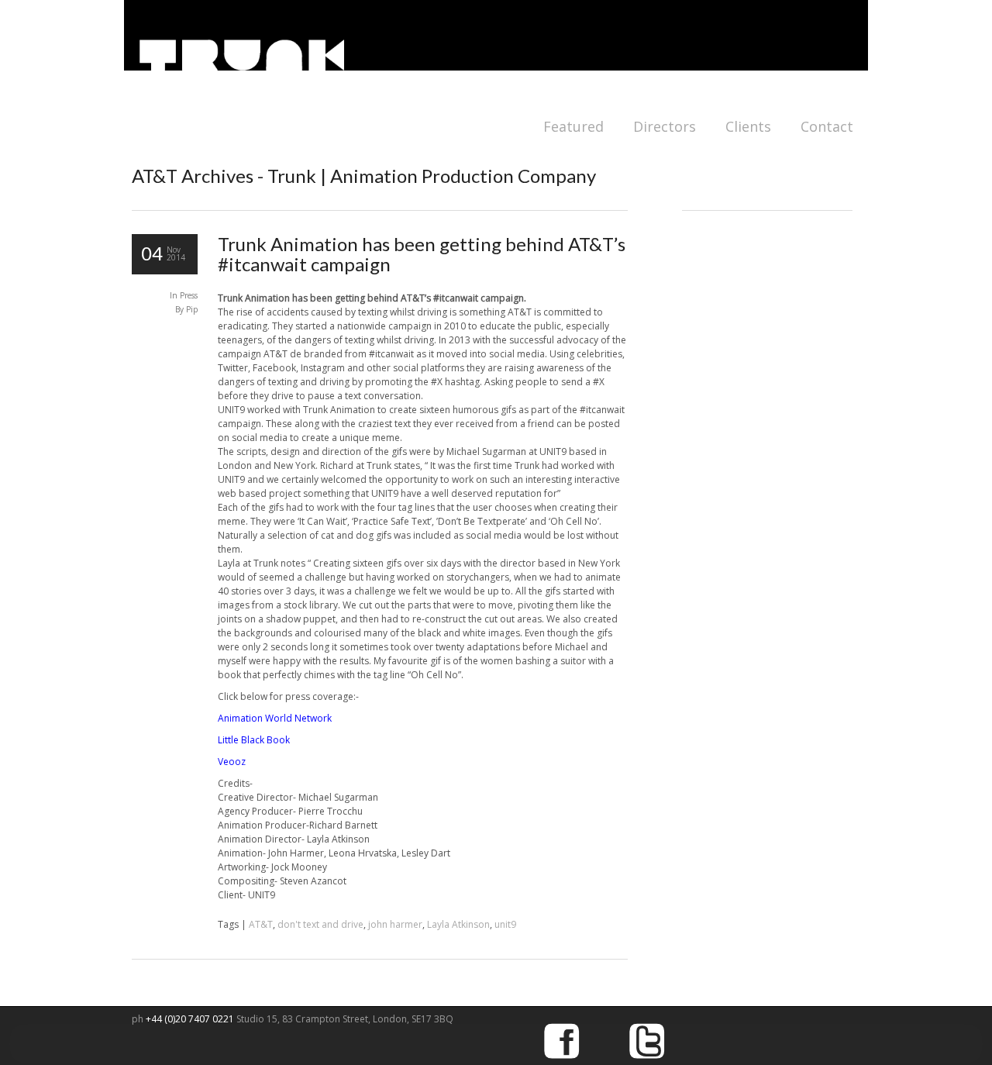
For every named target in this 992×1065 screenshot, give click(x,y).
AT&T (261, 924)
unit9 (505, 924)
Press (189, 295)
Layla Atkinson (458, 924)
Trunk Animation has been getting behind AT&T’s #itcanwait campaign (421, 254)
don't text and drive (320, 924)
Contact (827, 126)
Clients (748, 126)
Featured (573, 126)
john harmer (395, 924)
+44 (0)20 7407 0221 (191, 1018)
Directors (664, 126)
